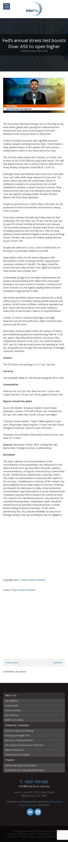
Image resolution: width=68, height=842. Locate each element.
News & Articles (13, 710)
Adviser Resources (14, 749)
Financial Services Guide (17, 754)
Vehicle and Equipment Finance (21, 765)
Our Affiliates (11, 700)
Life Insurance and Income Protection (24, 745)
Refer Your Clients (14, 719)
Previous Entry (12, 662)
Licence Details (44, 834)
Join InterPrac (12, 715)
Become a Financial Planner (19, 740)
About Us (10, 695)
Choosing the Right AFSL (17, 735)
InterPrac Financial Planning (19, 730)
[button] (6, 6)
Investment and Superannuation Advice (25, 770)
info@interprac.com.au (34, 786)
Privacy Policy (27, 836)
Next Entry (57, 662)
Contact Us (11, 834)
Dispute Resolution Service (48, 836)
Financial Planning (17, 725)
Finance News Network (33, 579)
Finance (10, 759)
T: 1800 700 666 (34, 781)
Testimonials (11, 705)
